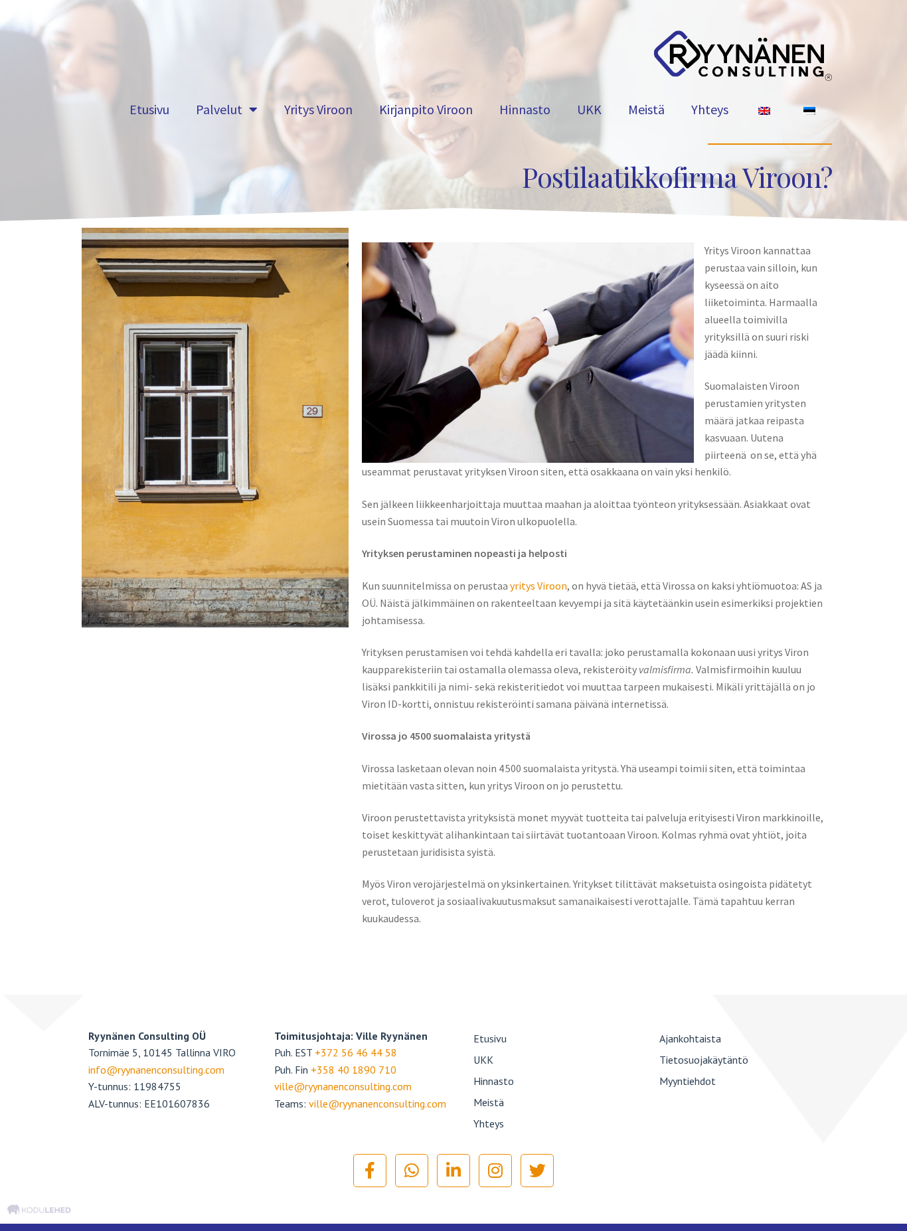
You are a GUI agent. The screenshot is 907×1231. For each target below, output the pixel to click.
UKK (589, 109)
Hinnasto (524, 109)
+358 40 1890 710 (353, 1069)
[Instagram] (495, 1170)
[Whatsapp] (411, 1170)
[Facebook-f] (369, 1170)
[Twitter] (537, 1170)
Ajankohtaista (690, 1038)
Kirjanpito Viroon (426, 109)
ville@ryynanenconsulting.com (343, 1086)
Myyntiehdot (687, 1081)
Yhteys (709, 109)
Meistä (646, 109)
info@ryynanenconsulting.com (156, 1069)
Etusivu (149, 109)
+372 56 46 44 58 (356, 1052)
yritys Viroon (537, 585)
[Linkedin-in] (453, 1170)
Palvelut (219, 109)
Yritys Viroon (318, 109)
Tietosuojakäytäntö (703, 1059)
